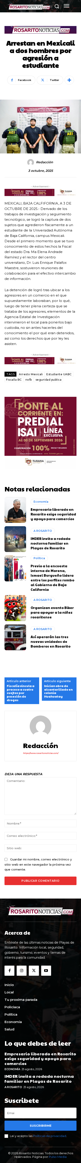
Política (39, 558)
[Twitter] (34, 970)
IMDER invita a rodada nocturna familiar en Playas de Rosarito (50, 543)
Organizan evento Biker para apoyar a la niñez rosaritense (52, 612)
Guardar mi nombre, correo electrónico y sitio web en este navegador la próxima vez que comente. (38, 864)
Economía (41, 501)
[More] (69, 80)
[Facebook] (9, 970)
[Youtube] (46, 970)
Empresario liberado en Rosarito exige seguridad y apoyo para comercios (53, 514)
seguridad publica (49, 379)
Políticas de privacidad (49, 1136)
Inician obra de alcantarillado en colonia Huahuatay (58, 691)
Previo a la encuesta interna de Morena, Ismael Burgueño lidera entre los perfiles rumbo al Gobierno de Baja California (52, 577)
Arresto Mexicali (31, 374)
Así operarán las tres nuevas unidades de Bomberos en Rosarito (50, 641)
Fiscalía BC (14, 379)
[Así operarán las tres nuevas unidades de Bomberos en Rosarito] (15, 637)
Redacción (44, 162)
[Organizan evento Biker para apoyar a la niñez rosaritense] (15, 608)
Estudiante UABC (59, 374)
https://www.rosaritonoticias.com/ (40, 753)
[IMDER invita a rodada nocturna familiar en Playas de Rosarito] (15, 539)
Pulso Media (58, 1157)
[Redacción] (31, 162)
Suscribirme (41, 1125)
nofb (28, 379)
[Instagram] (22, 970)
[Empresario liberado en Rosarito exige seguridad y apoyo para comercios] (15, 510)
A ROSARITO (43, 530)
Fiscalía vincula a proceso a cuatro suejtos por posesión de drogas (20, 693)
